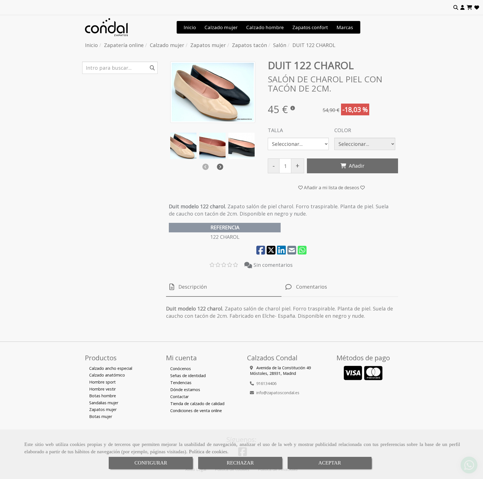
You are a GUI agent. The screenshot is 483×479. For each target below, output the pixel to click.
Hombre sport (102, 382)
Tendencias (180, 382)
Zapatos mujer (103, 409)
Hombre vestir (102, 389)
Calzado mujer (221, 27)
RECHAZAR (240, 463)
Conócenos (180, 368)
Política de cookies (208, 451)
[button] (462, 7)
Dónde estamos (185, 389)
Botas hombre (102, 395)
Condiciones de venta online (196, 410)
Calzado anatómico (107, 375)
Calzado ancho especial (110, 368)
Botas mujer (100, 416)
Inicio (190, 27)
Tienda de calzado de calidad (197, 403)
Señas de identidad (188, 375)
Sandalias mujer (103, 402)
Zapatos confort (310, 27)
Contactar (179, 396)
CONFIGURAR (150, 463)
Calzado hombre (265, 27)
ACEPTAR (329, 463)
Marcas (345, 27)
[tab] (223, 287)
